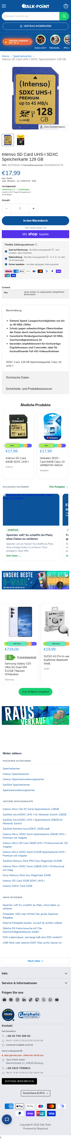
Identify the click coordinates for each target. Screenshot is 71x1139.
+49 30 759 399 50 (18, 1036)
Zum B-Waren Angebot (35, 691)
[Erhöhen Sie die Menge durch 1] (33, 208)
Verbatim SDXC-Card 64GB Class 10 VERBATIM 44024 (52, 461)
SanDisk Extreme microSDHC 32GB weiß (26, 828)
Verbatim (44, 470)
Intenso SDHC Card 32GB (17, 886)
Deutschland (34, 1093)
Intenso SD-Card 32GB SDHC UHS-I (24, 880)
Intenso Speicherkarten (16, 774)
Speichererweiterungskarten (19, 790)
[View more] (35, 585)
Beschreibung (13, 310)
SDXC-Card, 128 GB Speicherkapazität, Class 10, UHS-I (35, 343)
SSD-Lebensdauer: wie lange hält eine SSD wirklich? (32, 937)
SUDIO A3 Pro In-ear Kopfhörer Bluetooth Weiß (56, 659)
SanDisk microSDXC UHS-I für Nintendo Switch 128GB (34, 814)
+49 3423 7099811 (18, 1068)
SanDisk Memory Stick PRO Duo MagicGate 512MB (32, 861)
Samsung (9, 679)
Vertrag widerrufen (19, 1081)
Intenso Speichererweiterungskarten (23, 779)
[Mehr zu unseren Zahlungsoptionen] (36, 244)
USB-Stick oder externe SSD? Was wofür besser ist (32, 942)
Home (5, 56)
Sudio (47, 668)
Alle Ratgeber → (58, 486)
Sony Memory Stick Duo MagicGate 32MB (27, 875)
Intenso (9, 466)
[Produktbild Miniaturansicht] (8, 140)
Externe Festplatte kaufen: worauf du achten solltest (32, 923)
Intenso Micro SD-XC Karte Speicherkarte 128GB (31, 809)
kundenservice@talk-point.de (19, 1045)
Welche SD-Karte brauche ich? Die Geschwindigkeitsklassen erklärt (22, 930)
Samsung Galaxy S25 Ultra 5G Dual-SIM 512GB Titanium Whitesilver (18, 669)
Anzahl (6, 200)
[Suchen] (64, 16)
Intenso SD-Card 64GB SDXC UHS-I (17, 460)
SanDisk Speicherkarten (16, 784)
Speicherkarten (22, 56)
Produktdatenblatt (26, 657)
